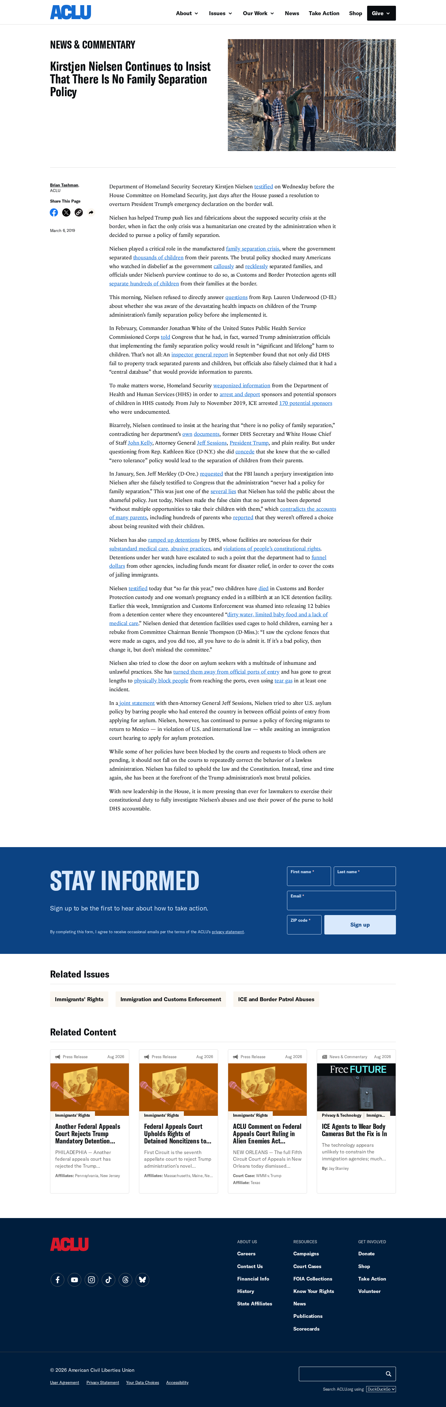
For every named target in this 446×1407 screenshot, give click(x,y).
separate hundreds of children (144, 283)
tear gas (283, 680)
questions (236, 297)
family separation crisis (252, 248)
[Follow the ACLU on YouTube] (74, 1279)
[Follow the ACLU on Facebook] (57, 1279)
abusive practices (190, 548)
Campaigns (306, 1253)
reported (243, 517)
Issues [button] (218, 13)
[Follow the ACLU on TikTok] (108, 1279)
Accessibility (177, 1382)
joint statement (136, 702)
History (245, 1291)
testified (263, 186)
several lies (223, 491)
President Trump (249, 442)
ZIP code (299, 920)
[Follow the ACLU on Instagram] (91, 1279)
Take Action (324, 13)
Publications (308, 1316)
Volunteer (369, 1291)
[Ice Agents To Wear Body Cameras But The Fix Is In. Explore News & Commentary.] (356, 1121)
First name (301, 871)
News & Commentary (90, 46)
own (187, 433)
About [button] (184, 13)
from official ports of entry (247, 671)
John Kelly (140, 442)
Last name (347, 871)
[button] (79, 213)
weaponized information (241, 385)
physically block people (161, 680)
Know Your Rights (313, 1291)
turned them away (194, 671)
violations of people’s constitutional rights (272, 548)
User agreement (64, 1382)
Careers (246, 1253)
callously (224, 266)
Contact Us (250, 1266)
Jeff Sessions (212, 442)
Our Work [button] (256, 13)
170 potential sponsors (305, 402)
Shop (355, 13)
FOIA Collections (312, 1278)
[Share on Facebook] (54, 214)
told (165, 336)
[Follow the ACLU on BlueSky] (142, 1279)
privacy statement (228, 931)
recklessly (256, 266)
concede (245, 451)
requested (211, 473)
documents (206, 433)
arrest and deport (240, 394)
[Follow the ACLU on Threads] (125, 1279)
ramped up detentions (173, 539)
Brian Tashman (64, 185)
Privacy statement (102, 1382)
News (292, 13)
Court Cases (307, 1266)
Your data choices (142, 1382)
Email (296, 896)
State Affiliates (254, 1303)
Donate (366, 1253)
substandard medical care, (140, 548)
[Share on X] (66, 214)
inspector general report (199, 354)
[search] (388, 1374)
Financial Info (253, 1278)
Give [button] (378, 13)
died (263, 588)
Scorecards (306, 1328)
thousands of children (158, 257)
